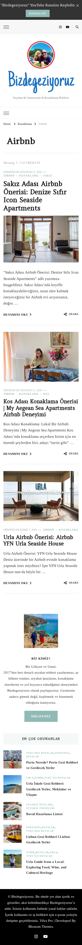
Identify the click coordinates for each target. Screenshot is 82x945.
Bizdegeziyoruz (41, 81)
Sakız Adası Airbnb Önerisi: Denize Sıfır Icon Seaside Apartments (35, 196)
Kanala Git (37, 13)
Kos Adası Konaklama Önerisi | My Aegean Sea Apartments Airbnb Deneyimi (40, 408)
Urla (29, 777)
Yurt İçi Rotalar (57, 777)
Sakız (47, 175)
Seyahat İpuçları (39, 804)
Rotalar (32, 756)
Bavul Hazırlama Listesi (44, 814)
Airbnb (8, 175)
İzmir (39, 777)
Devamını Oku (15, 314)
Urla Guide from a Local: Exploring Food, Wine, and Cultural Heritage (46, 867)
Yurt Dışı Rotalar (40, 753)
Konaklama (28, 175)
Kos (46, 394)
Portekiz (62, 753)
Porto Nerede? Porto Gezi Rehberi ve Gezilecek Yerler (52, 765)
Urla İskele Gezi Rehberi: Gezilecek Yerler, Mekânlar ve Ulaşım (48, 789)
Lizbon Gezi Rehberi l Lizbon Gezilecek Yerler (48, 839)
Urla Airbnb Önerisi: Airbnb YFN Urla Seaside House (38, 540)
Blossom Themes (40, 926)
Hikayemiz (41, 716)
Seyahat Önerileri (40, 808)
